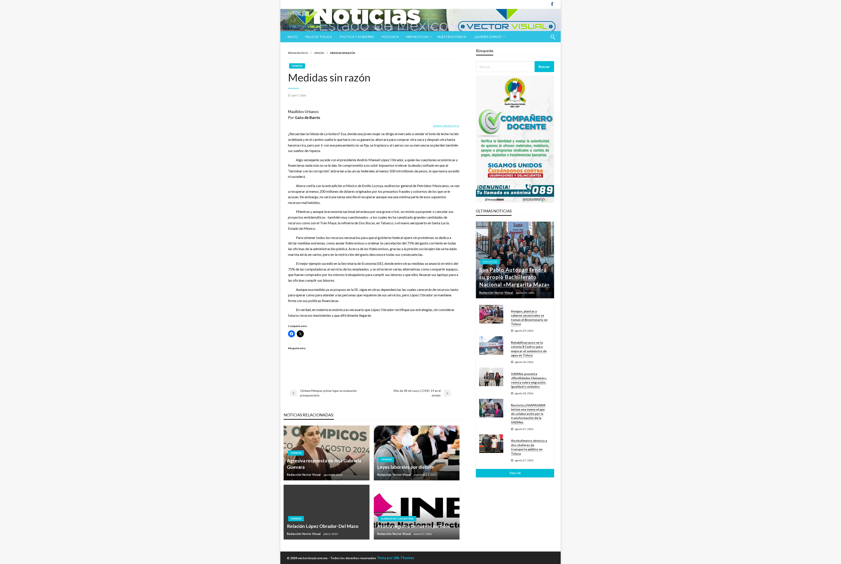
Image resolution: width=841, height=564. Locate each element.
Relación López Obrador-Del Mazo (322, 526)
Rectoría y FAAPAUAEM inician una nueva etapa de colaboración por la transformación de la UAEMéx (528, 413)
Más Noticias (417, 37)
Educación (490, 261)
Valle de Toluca (318, 37)
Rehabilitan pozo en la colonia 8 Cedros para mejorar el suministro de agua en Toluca (529, 349)
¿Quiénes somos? (488, 37)
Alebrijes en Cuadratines (397, 518)
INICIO (292, 37)
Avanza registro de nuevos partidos (413, 526)
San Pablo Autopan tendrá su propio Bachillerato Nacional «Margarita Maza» (514, 277)
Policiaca (390, 37)
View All (515, 473)
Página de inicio (298, 52)
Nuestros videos (452, 37)
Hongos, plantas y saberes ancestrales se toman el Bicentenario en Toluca (529, 317)
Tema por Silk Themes (395, 557)
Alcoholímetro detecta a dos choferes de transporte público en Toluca (529, 447)
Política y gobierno (356, 37)
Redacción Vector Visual (304, 474)
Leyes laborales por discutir (405, 467)
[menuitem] (292, 36)
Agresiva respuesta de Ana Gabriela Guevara (324, 464)
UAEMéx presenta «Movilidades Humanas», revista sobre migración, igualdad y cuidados (529, 380)
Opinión (319, 52)
